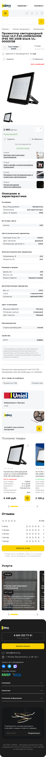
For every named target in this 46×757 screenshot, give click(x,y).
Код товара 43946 (13, 48)
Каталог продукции (21, 29)
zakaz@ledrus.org (13, 653)
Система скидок (23, 148)
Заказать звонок (23, 646)
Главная (5, 29)
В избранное (38, 59)
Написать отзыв (23, 548)
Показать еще (37, 383)
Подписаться (34, 733)
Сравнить (10, 59)
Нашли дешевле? (11, 134)
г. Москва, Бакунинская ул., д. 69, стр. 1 (22, 657)
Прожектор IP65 (10, 383)
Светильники (38, 29)
